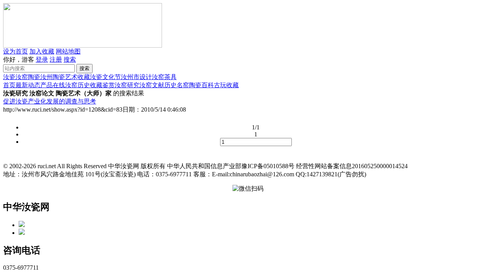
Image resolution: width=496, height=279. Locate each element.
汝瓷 (9, 77)
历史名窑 (176, 85)
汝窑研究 (127, 85)
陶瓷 (34, 77)
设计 (146, 77)
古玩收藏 (226, 85)
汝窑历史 (77, 85)
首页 (9, 85)
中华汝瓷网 (26, 207)
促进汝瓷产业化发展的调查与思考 (49, 101)
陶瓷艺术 (65, 77)
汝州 (46, 77)
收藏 (84, 77)
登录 (42, 59)
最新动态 (28, 85)
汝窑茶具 (164, 77)
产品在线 (52, 85)
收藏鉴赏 (102, 85)
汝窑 (22, 77)
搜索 (70, 59)
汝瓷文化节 (105, 77)
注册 (56, 59)
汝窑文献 (152, 85)
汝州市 (130, 77)
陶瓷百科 (201, 85)
